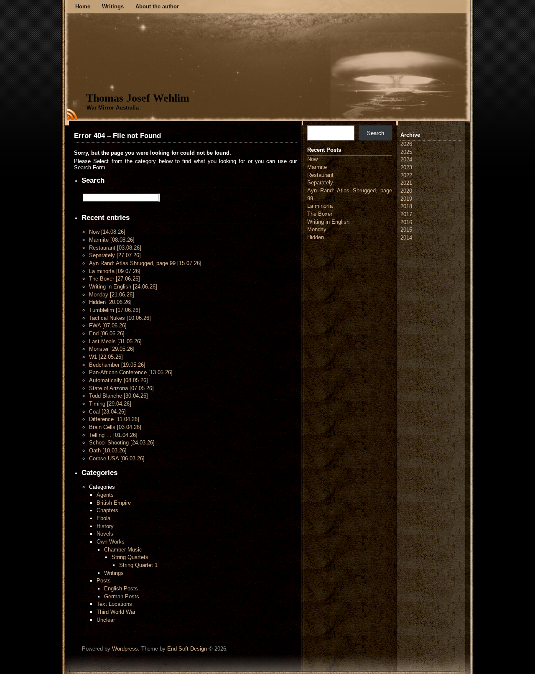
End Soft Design (187, 649)
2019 (406, 199)
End (107, 333)
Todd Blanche (118, 396)
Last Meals (115, 341)
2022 (406, 175)
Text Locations (114, 604)
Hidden (110, 302)
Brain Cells (115, 427)
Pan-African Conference (131, 372)
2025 (406, 152)
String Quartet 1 (138, 565)
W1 (106, 357)
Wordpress (125, 649)
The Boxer (114, 279)
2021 (406, 183)
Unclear (106, 620)
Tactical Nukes (120, 318)
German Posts (121, 596)
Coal (107, 411)
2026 (406, 144)
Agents (105, 495)
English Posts (121, 588)
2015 (406, 230)
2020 (406, 191)
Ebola (103, 518)
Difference (114, 419)
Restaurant (115, 248)
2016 (406, 222)
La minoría (114, 271)
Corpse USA (117, 458)
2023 (406, 167)
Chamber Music (123, 549)
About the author (157, 6)
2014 (406, 238)
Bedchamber (117, 365)
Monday (111, 294)
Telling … (113, 435)
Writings (113, 6)
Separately (115, 255)
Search (375, 133)
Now (107, 232)
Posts (104, 580)
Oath (108, 450)
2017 (406, 214)
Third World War (116, 612)
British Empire (114, 503)
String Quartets (130, 557)
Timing (110, 404)
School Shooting (122, 442)
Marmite (112, 240)
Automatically (118, 380)
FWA (108, 325)
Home (82, 6)
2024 (406, 159)
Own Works (111, 542)
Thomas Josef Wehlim (137, 98)
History (105, 526)
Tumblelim (114, 310)
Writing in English (123, 286)
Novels (105, 534)
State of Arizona (121, 388)
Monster (112, 349)
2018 (406, 206)
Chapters (107, 510)
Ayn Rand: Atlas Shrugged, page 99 (145, 263)
